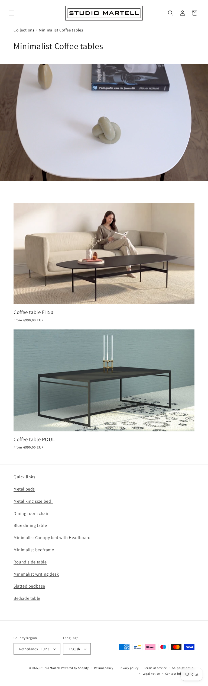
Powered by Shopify (75, 668)
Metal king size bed (33, 501)
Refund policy (103, 668)
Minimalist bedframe (34, 550)
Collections (24, 30)
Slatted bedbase (29, 586)
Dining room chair (31, 513)
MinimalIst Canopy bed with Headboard (52, 537)
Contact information (179, 673)
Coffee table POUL (34, 439)
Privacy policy (129, 668)
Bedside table (27, 598)
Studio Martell (50, 668)
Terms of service (155, 668)
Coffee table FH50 (33, 312)
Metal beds (24, 489)
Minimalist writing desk (36, 574)
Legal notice (151, 673)
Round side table (30, 562)
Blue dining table (30, 525)
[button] (11, 13)
